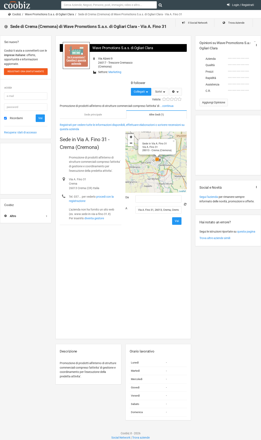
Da (127, 197)
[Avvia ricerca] (160, 5)
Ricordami (16, 118)
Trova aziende (141, 437)
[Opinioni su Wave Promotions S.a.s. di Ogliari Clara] (255, 45)
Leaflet (182, 191)
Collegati (139, 91)
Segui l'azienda (208, 196)
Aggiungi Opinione (213, 102)
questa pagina (246, 231)
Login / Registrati (242, 5)
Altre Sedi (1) (156, 114)
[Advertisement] (25, 168)
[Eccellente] (179, 99)
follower (138, 83)
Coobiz (16, 14)
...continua (167, 106)
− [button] (131, 143)
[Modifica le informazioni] (175, 92)
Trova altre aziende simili (214, 238)
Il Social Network (197, 22)
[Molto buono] (176, 99)
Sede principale (93, 114)
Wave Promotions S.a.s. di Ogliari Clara (49, 14)
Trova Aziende (236, 22)
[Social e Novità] (255, 187)
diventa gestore (94, 218)
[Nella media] (172, 99)
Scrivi (159, 91)
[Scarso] (168, 99)
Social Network (120, 437)
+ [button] (131, 137)
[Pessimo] (164, 99)
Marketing (114, 72)
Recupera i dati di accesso (20, 132)
